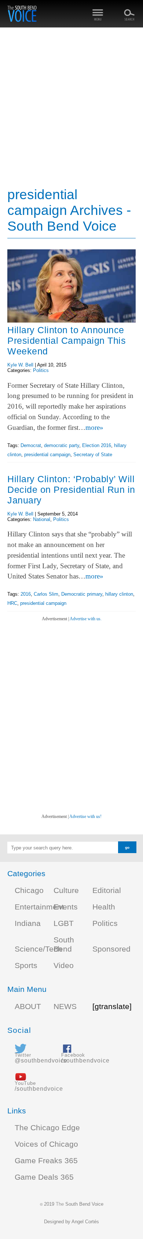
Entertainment (39, 907)
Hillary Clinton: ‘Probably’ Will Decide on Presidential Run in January (71, 489)
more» (94, 427)
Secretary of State (92, 454)
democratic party (61, 445)
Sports (26, 965)
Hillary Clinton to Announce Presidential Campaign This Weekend (66, 340)
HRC (12, 603)
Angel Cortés (85, 1221)
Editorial (106, 890)
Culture (66, 890)
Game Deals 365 (44, 1177)
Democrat (31, 445)
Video (64, 965)
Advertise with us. (86, 619)
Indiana (28, 923)
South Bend (64, 944)
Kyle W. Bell (20, 365)
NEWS (65, 1006)
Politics (41, 370)
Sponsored (111, 949)
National (41, 519)
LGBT (64, 923)
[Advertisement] (71, 108)
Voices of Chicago (46, 1144)
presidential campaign (47, 454)
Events (66, 907)
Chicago (29, 890)
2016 (26, 594)
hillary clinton (119, 594)
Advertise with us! (85, 816)
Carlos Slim (46, 594)
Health (103, 907)
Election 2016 (96, 445)
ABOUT (28, 1006)
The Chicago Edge (47, 1127)
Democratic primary (81, 594)
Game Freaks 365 (46, 1160)
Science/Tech (38, 949)
